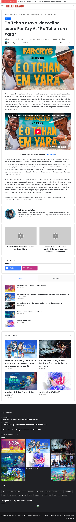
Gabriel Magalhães (13, 43)
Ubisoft (37, 495)
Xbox (55, 495)
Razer (4, 495)
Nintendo (48, 491)
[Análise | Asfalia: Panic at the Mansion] (10, 314)
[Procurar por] (74, 7)
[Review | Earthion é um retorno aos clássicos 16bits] (38, 474)
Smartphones (22, 495)
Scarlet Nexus (12, 495)
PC (61, 491)
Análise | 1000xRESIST (24, 321)
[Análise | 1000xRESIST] (10, 323)
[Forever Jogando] (15, 6)
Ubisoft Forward (46, 495)
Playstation (68, 491)
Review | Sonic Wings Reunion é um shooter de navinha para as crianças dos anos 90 (20, 363)
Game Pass (31, 491)
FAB (24, 491)
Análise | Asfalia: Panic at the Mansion (30, 312)
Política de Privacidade (67, 515)
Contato (46, 515)
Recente (56, 278)
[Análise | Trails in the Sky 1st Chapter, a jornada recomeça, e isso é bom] (13, 474)
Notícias (12, 14)
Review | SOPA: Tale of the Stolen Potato (31, 286)
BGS (4, 491)
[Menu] (2, 7)
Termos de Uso (54, 515)
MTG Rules (40, 491)
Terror (30, 495)
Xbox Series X (63, 495)
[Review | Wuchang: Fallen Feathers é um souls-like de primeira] (10, 305)
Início (7, 14)
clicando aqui (50, 154)
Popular (19, 278)
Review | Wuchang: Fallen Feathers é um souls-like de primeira (37, 1)
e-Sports (10, 491)
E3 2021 (17, 491)
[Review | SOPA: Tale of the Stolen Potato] (10, 288)
